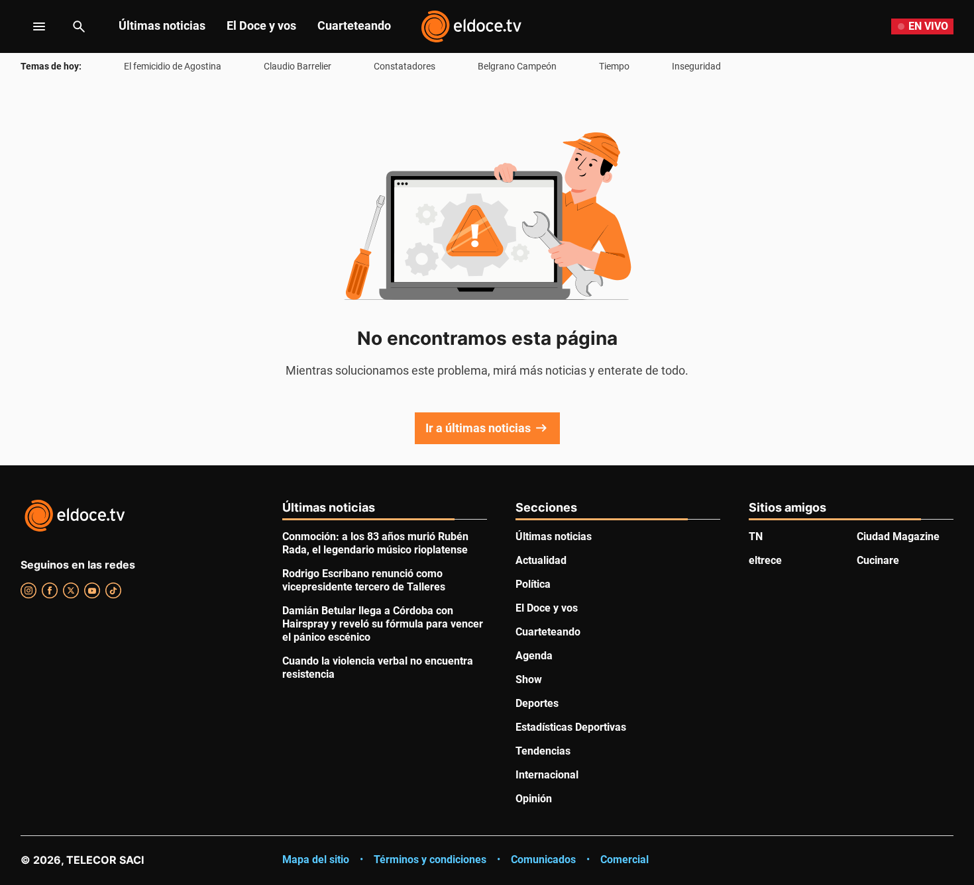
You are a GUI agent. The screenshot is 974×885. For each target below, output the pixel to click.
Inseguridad (696, 66)
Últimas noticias (162, 25)
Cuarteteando (354, 25)
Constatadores (404, 66)
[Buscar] (78, 26)
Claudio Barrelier (297, 66)
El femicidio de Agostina (172, 66)
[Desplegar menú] (29, 26)
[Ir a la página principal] (471, 26)
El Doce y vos (261, 25)
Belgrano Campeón (517, 66)
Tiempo (614, 66)
